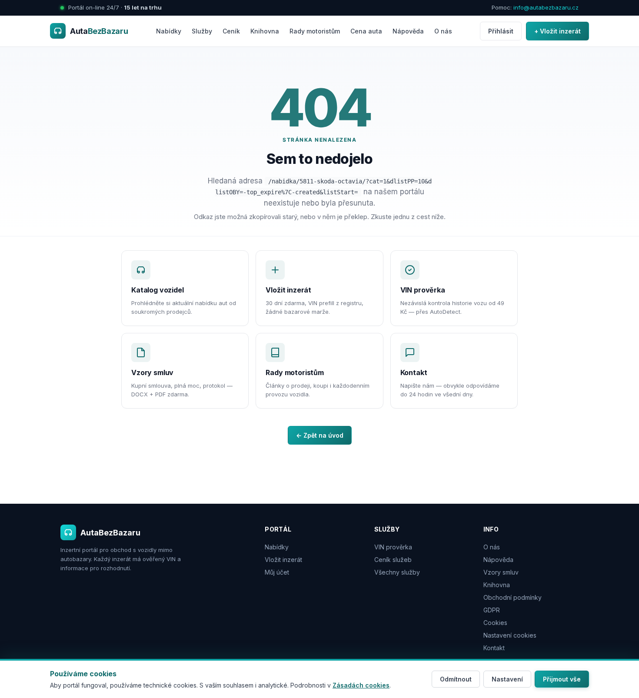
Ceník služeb (393, 559)
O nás (443, 31)
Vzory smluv (501, 572)
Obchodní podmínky (512, 597)
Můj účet (277, 572)
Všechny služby (397, 572)
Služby (202, 31)
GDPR (491, 610)
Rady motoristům (315, 31)
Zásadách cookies (361, 685)
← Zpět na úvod (319, 435)
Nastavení (507, 679)
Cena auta (366, 31)
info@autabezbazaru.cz (546, 7)
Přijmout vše (562, 679)
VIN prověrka (393, 547)
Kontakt (494, 647)
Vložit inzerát (283, 559)
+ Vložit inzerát (557, 31)
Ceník (231, 31)
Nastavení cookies (509, 635)
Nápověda (408, 31)
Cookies (495, 622)
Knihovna (264, 31)
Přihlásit (500, 31)
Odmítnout (456, 679)
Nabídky (168, 31)
